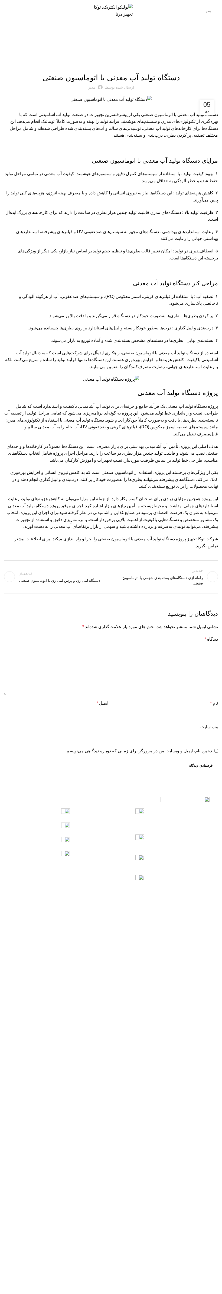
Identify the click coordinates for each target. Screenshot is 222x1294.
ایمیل (102, 703)
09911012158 (46, 812)
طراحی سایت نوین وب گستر (111, 1286)
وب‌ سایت (209, 726)
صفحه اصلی (210, 42)
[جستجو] (5, 10)
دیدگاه (211, 639)
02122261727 (130, 866)
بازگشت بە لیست (111, 576)
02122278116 (131, 846)
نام (214, 703)
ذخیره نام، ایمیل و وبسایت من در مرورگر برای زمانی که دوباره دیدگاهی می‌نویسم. (139, 751)
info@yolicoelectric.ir (39, 854)
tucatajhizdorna (44, 840)
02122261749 (119, 838)
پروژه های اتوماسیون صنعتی (180, 42)
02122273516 (119, 858)
